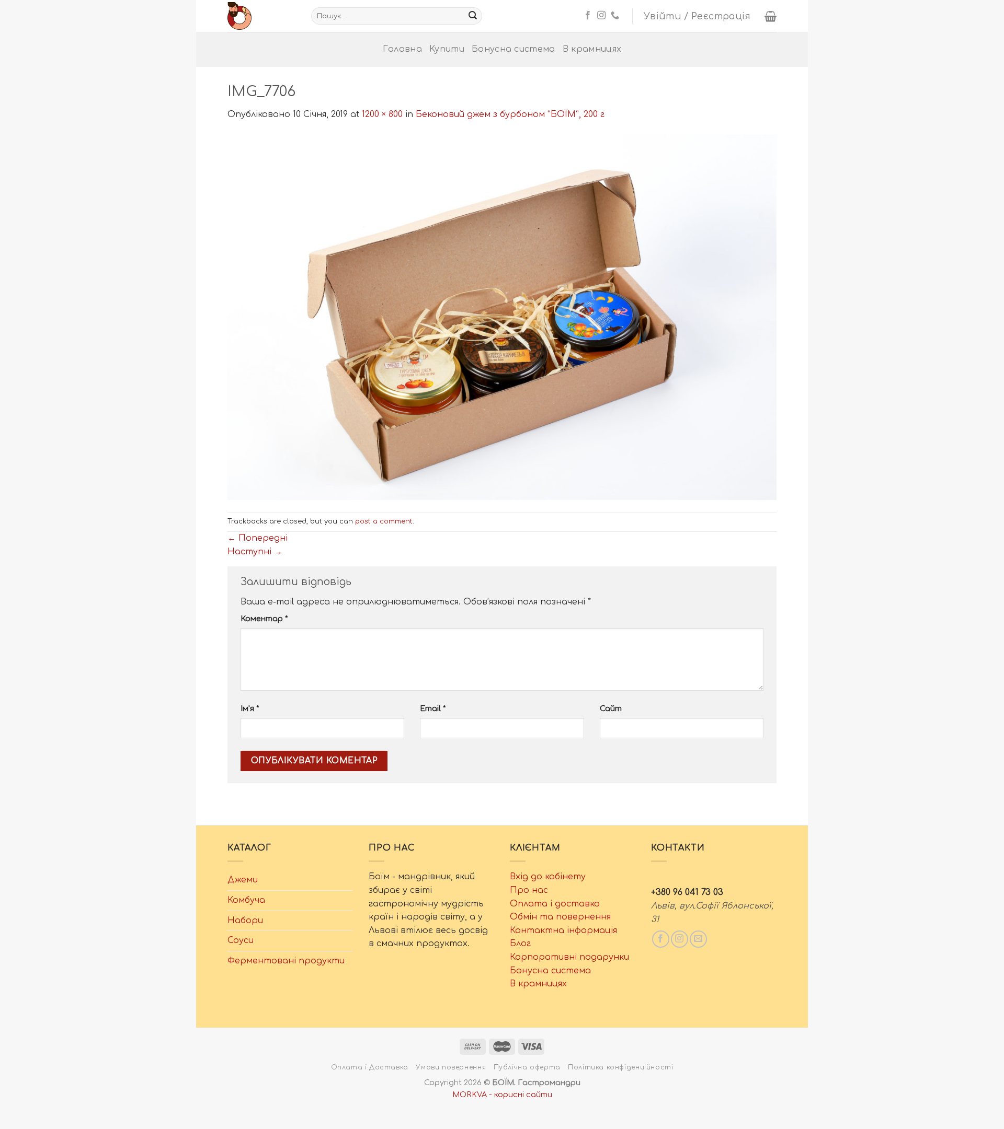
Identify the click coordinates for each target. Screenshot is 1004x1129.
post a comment (384, 521)
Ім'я (250, 708)
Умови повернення (451, 1067)
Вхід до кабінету (548, 876)
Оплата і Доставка (369, 1067)
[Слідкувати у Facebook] (588, 15)
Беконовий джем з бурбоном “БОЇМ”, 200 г (510, 114)
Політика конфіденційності (620, 1067)
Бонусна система (513, 49)
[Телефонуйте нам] (615, 15)
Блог (520, 943)
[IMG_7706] (502, 316)
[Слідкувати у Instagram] (601, 15)
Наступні (254, 551)
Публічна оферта (527, 1067)
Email (433, 708)
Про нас (529, 890)
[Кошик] (771, 16)
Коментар (264, 618)
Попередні (257, 538)
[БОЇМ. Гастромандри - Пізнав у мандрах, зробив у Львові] (261, 16)
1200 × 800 (382, 114)
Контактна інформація (563, 930)
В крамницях (592, 49)
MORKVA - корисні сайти (502, 1094)
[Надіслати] (473, 16)
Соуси (240, 940)
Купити (446, 49)
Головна (402, 49)
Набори (245, 920)
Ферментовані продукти (286, 960)
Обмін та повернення (560, 917)
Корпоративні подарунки (569, 957)
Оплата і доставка (555, 904)
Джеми (242, 879)
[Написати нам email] (698, 939)
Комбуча (246, 900)
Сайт (611, 708)
